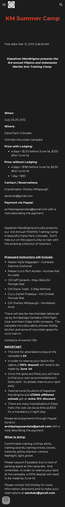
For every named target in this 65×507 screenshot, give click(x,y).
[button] (4, 4)
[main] (32, 18)
